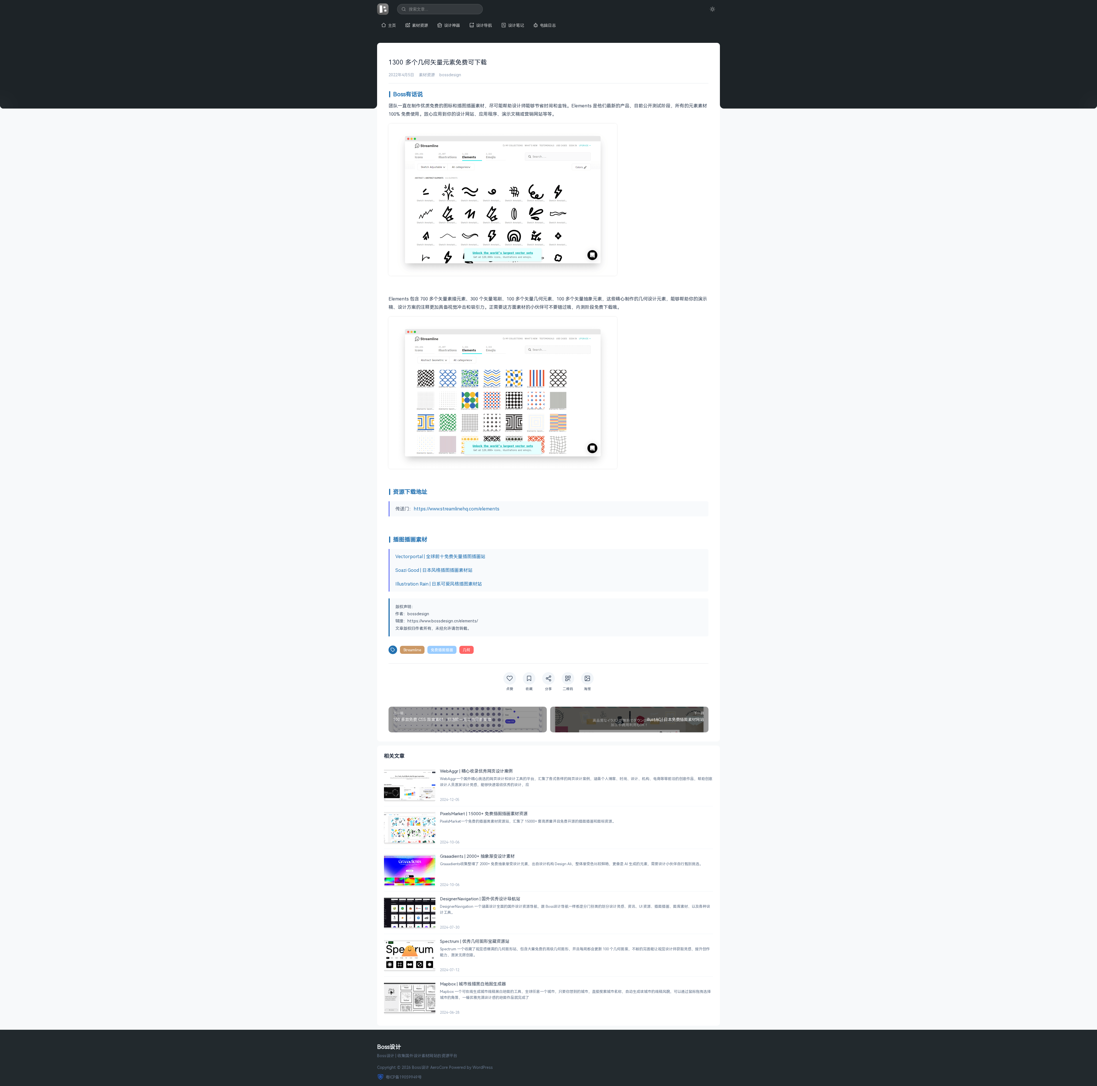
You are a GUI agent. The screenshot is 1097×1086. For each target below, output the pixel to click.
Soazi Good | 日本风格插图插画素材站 (434, 570)
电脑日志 (548, 25)
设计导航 (484, 25)
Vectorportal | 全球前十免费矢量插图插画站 (440, 556)
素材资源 (420, 25)
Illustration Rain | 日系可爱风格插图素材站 (438, 584)
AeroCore (439, 1067)
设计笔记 (516, 25)
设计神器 (452, 25)
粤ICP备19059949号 (404, 1077)
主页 (392, 25)
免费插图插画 (442, 649)
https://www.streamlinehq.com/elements (456, 509)
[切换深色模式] (712, 9)
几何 (466, 649)
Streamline (412, 649)
